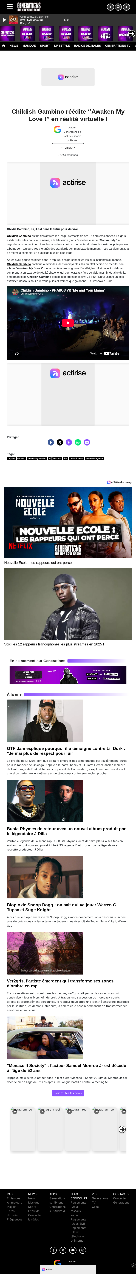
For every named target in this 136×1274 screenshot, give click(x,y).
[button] (23, 1129)
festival (57, 458)
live (65, 458)
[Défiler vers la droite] (122, 1129)
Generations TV (118, 45)
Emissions (13, 1198)
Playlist (11, 1206)
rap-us (11, 458)
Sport (45, 45)
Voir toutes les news (68, 1093)
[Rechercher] (118, 7)
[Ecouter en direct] (110, 7)
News (14, 45)
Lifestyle (62, 45)
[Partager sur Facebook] (50, 444)
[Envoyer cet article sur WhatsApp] (77, 444)
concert (21, 458)
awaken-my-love (94, 458)
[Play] (5, 20)
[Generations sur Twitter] (63, 1250)
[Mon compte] (126, 7)
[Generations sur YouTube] (72, 1250)
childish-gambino (37, 458)
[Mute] (66, 20)
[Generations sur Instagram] (82, 1250)
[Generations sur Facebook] (53, 1250)
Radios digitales (87, 45)
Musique (29, 45)
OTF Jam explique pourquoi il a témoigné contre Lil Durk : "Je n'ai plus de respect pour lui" (66, 751)
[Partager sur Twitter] (59, 444)
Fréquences (14, 1219)
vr (50, 458)
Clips (95, 1206)
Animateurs (14, 1202)
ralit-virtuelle (76, 458)
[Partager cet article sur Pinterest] (68, 444)
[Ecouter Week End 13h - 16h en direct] (68, 674)
